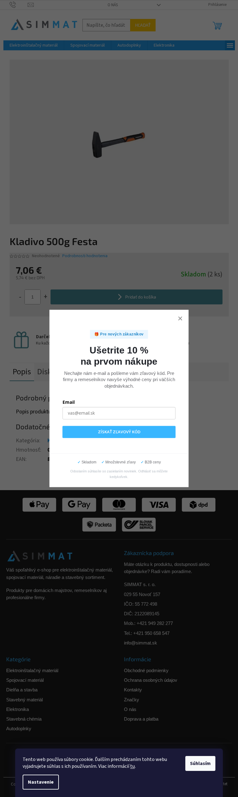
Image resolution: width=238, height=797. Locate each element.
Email (69, 402)
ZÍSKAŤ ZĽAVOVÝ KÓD (119, 432)
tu (132, 766)
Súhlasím (200, 763)
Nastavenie (41, 782)
